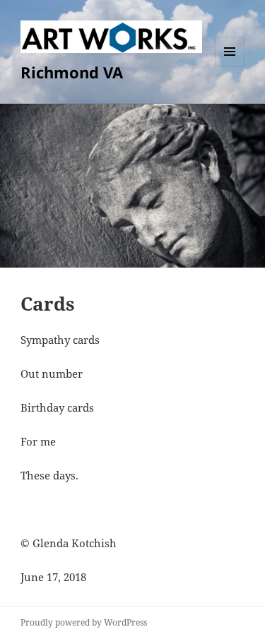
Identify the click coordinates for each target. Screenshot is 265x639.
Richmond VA (71, 72)
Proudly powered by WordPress (83, 622)
